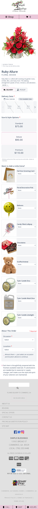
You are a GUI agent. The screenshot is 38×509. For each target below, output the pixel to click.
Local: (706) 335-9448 (19, 448)
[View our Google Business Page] (19, 433)
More (4, 85)
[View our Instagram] (22, 433)
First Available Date (26, 99)
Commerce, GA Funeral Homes (12, 491)
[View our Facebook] (15, 433)
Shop (11, 16)
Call (7, 507)
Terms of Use (19, 501)
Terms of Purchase (24, 498)
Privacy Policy (10, 498)
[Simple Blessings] (18, 12)
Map (19, 507)
